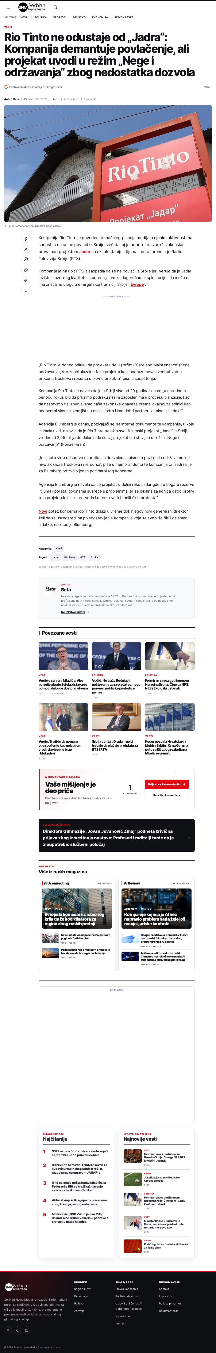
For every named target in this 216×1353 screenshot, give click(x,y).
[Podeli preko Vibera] (25, 259)
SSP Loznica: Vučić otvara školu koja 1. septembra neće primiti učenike (80, 1153)
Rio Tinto (69, 557)
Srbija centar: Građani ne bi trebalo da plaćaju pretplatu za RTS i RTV (115, 745)
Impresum (165, 1296)
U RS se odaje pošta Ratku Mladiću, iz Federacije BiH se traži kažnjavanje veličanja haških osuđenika (79, 1186)
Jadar (84, 251)
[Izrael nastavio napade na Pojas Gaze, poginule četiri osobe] (50, 938)
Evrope (137, 284)
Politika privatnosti (127, 1296)
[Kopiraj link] (25, 280)
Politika (41, 17)
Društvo (79, 17)
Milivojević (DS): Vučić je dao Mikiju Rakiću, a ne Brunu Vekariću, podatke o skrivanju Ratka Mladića (80, 1217)
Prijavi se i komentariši (167, 784)
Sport (147, 1174)
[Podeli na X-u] (25, 249)
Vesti (24, 17)
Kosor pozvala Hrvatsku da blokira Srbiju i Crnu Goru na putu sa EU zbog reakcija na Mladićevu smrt (166, 747)
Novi (43, 511)
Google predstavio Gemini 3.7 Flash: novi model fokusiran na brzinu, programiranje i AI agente (164, 938)
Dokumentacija (168, 1310)
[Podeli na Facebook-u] (25, 238)
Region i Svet (124, 17)
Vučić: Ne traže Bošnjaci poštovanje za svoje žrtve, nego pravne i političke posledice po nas (116, 686)
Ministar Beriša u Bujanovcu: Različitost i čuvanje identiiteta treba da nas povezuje (164, 1224)
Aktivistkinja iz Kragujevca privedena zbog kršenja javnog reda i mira (79, 1202)
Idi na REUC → (105, 883)
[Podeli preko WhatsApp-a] (25, 269)
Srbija (94, 557)
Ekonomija (100, 17)
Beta (16, 99)
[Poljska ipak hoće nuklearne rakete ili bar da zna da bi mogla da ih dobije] (50, 953)
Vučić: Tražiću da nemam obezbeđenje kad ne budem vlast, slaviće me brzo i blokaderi (60, 747)
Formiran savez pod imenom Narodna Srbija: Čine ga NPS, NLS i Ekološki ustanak (167, 684)
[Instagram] (26, 1330)
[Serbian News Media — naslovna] (32, 7)
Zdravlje (79, 1310)
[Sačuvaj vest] (25, 290)
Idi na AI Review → (182, 883)
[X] (8, 1330)
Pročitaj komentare (166, 795)
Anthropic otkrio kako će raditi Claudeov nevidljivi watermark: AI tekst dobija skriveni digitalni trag (163, 956)
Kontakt (120, 1323)
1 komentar (90, 99)
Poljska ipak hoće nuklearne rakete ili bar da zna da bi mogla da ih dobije (85, 951)
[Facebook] (17, 1330)
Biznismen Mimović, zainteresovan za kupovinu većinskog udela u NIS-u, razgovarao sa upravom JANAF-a (79, 1168)
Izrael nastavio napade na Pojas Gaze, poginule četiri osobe (86, 936)
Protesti (59, 17)
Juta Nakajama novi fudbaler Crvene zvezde (162, 1179)
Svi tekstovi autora (73, 612)
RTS (82, 557)
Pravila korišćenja (126, 1289)
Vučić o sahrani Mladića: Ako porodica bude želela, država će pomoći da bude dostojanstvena (63, 684)
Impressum (122, 1316)
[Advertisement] (116, 326)
